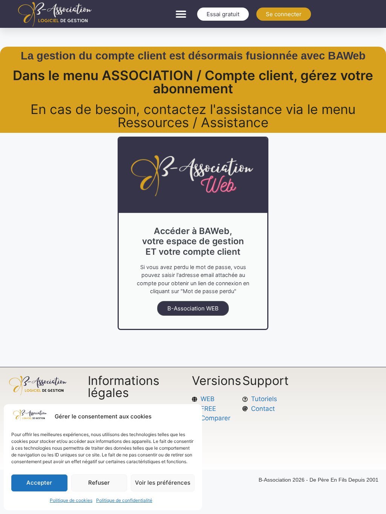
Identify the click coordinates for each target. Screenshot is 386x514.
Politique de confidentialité (124, 500)
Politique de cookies (71, 500)
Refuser (99, 482)
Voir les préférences (162, 482)
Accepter (39, 482)
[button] (181, 14)
